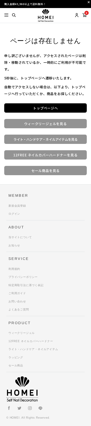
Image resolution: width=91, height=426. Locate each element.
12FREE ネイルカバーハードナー (30, 341)
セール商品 (15, 365)
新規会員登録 (17, 205)
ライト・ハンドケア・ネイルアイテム (33, 349)
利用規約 (14, 268)
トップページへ (45, 108)
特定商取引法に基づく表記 (26, 285)
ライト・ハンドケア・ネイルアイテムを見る (45, 139)
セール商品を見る (45, 170)
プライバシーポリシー (23, 277)
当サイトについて (20, 237)
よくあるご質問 (18, 309)
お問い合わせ (17, 301)
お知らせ (14, 245)
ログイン (14, 213)
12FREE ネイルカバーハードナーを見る (45, 154)
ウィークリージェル (21, 333)
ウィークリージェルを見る (45, 123)
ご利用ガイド (17, 293)
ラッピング (15, 357)
